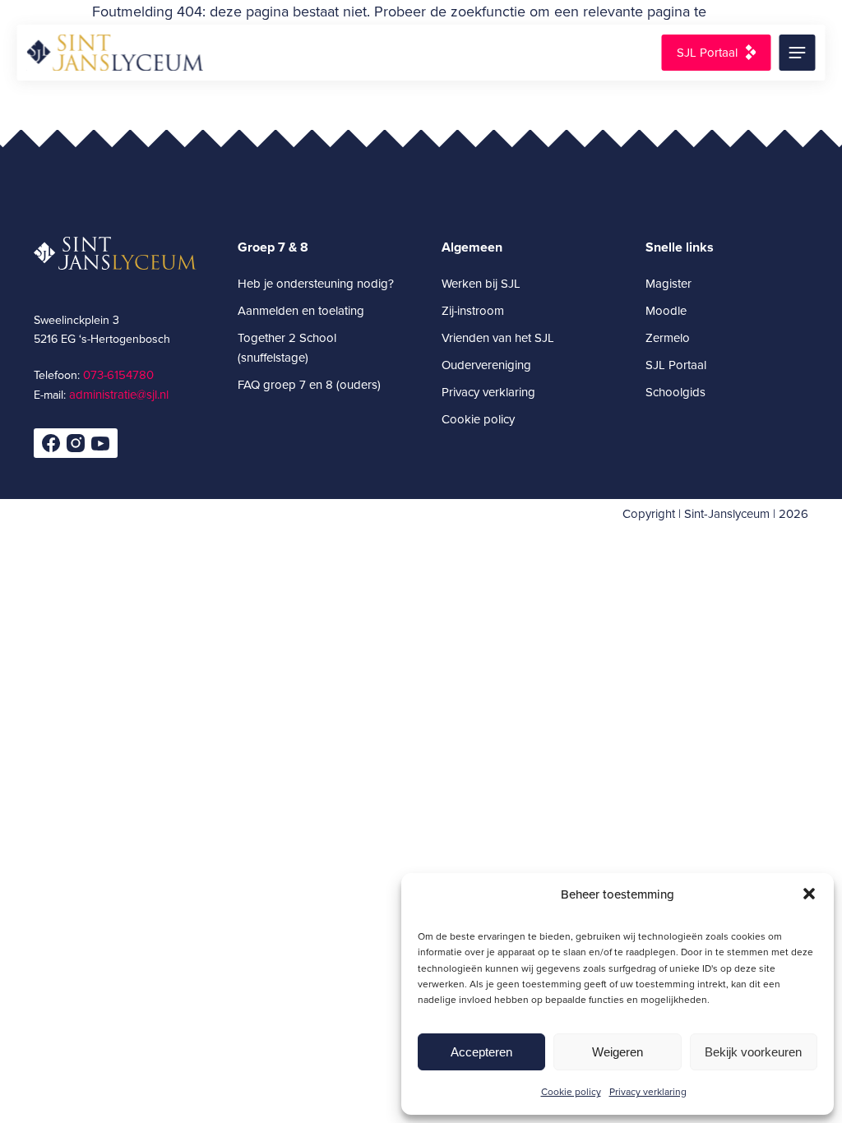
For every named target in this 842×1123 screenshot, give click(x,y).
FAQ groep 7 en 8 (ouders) (309, 384)
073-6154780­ (118, 374)
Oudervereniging (486, 364)
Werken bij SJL (481, 283)
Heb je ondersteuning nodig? (316, 283)
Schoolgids (675, 391)
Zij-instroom (473, 310)
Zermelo (667, 337)
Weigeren (617, 1052)
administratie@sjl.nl (119, 394)
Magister (668, 283)
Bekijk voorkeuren (753, 1052)
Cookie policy (571, 1091)
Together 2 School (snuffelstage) (287, 347)
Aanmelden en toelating (301, 310)
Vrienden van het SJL (498, 337)
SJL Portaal (707, 52)
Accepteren (481, 1052)
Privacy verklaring (648, 1091)
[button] (809, 893)
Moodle (666, 310)
